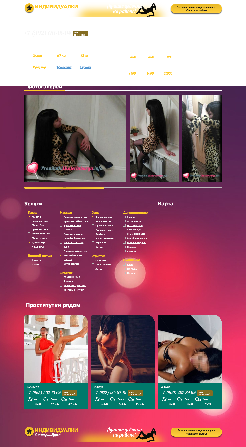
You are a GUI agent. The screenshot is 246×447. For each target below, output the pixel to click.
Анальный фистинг (75, 285)
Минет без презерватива (40, 227)
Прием (36, 264)
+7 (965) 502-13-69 (51, 393)
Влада (98, 387)
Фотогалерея (45, 87)
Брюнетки (64, 67)
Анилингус (38, 246)
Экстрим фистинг (74, 289)
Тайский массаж (73, 233)
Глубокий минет (41, 233)
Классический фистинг (72, 278)
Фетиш (99, 247)
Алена (165, 387)
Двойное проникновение (104, 236)
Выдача (36, 259)
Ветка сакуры (71, 263)
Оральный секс (104, 225)
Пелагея (33, 387)
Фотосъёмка (134, 221)
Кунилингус (38, 242)
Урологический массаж (72, 227)
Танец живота (103, 264)
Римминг (132, 251)
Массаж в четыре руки (73, 244)
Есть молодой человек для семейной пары (136, 229)
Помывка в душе (136, 242)
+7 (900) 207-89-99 (185, 393)
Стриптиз (100, 260)
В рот (130, 264)
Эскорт (131, 216)
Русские (85, 67)
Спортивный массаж (75, 251)
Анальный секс (104, 221)
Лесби (98, 268)
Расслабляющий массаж (73, 257)
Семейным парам (137, 238)
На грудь (132, 268)
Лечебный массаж (74, 238)
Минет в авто (39, 237)
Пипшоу (131, 246)
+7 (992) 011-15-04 (55, 33)
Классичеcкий (103, 216)
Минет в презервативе (40, 218)
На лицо (131, 273)
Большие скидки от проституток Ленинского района (196, 8)
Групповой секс (104, 229)
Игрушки (100, 242)
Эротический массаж (76, 221)
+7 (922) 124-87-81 (117, 393)
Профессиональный (75, 216)
